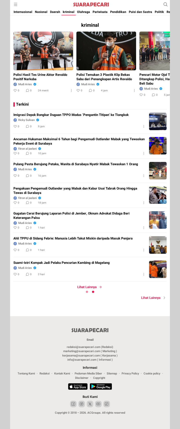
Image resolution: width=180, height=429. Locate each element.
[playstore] (101, 387)
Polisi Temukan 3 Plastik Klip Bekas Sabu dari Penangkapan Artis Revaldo (104, 77)
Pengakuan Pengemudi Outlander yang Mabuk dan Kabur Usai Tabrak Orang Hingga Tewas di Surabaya (75, 190)
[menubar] (15, 4)
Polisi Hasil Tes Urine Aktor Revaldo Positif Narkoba (40, 77)
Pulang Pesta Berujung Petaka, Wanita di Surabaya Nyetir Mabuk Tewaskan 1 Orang (75, 164)
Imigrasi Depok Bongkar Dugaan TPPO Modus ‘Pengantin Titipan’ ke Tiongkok (71, 115)
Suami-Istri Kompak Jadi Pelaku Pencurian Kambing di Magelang (61, 263)
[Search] (165, 4)
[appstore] (78, 387)
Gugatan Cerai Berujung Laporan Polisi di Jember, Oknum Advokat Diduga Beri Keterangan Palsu (71, 215)
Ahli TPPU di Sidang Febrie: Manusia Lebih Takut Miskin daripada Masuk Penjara (73, 238)
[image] (158, 121)
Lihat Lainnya (87, 287)
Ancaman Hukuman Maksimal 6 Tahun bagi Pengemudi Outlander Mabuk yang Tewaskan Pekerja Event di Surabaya (79, 141)
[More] (71, 90)
